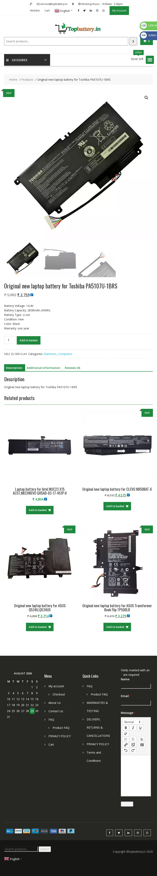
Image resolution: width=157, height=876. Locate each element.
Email (126, 696)
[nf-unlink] (133, 745)
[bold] (125, 727)
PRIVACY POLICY (59, 736)
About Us (54, 703)
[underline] (140, 727)
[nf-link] (125, 745)
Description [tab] (14, 368)
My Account (119, 10)
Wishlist (35, 10)
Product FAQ (61, 728)
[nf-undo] (125, 750)
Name (125, 679)
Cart (47, 10)
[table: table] (142, 745)
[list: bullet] (133, 739)
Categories (19, 60)
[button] (150, 60)
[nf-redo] (133, 750)
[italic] (133, 727)
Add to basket (29, 340)
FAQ (51, 719)
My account (56, 686)
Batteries (50, 354)
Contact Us (55, 711)
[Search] (133, 41)
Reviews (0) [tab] (72, 368)
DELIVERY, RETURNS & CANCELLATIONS (98, 727)
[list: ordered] (125, 739)
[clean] (125, 733)
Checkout (59, 694)
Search (44, 849)
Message (128, 713)
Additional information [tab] (43, 368)
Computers (65, 354)
